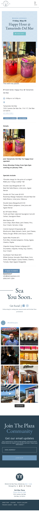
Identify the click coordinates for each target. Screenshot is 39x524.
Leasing (13, 503)
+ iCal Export (22, 118)
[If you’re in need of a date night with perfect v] (29, 374)
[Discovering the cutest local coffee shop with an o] (29, 394)
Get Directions (8, 113)
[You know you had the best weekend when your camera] (10, 394)
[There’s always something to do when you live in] (10, 336)
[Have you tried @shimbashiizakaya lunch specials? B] (29, 336)
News (15, 505)
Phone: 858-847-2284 (19, 492)
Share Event (20, 34)
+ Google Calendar (10, 118)
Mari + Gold (28, 484)
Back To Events (12, 271)
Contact (21, 505)
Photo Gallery (22, 503)
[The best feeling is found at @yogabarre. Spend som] (10, 355)
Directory (5, 503)
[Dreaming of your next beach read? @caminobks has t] (29, 355)
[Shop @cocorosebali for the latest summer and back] (10, 374)
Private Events (7, 505)
